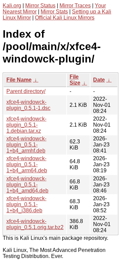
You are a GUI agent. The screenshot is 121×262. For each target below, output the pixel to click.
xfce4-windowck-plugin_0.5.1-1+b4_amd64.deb (27, 184)
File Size (75, 80)
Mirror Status (40, 5)
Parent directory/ (25, 91)
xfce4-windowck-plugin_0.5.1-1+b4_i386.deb (26, 204)
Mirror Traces (75, 5)
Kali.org (12, 5)
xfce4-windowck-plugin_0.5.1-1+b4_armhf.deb (26, 145)
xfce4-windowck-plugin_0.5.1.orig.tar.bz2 (35, 224)
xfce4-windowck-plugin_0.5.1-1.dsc (28, 105)
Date (99, 80)
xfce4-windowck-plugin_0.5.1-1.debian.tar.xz (26, 125)
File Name (19, 80)
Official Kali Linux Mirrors (64, 17)
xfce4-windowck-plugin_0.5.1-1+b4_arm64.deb (26, 164)
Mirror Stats (54, 11)
